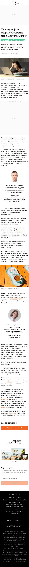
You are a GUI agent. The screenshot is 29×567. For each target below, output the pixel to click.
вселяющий (4, 399)
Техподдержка (14, 513)
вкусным (20, 232)
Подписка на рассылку (8, 468)
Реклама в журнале (14, 502)
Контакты (18, 497)
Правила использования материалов (14, 504)
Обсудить (16, 53)
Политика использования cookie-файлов (14, 509)
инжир (3, 407)
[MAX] (9, 494)
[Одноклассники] (16, 494)
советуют (13, 413)
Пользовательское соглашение (14, 506)
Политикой (7, 472)
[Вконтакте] (13, 494)
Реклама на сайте (21, 500)
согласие (8, 470)
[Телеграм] (19, 494)
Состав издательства (9, 500)
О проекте (11, 497)
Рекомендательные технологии (14, 511)
